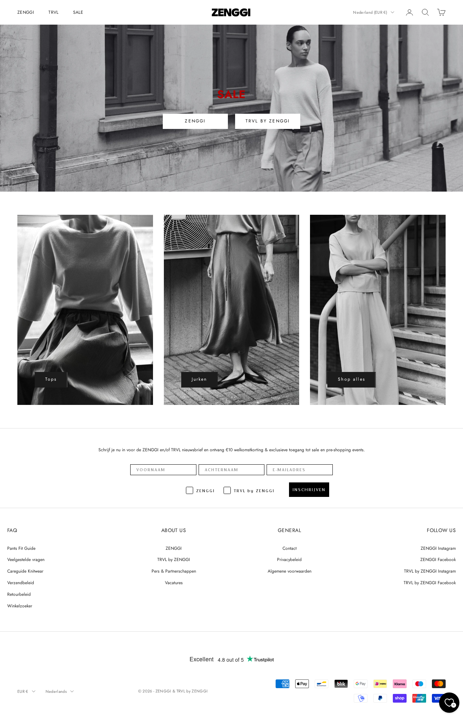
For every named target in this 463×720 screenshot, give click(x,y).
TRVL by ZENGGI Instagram (430, 571)
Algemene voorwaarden (289, 571)
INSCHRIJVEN (309, 489)
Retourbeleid (19, 594)
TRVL (53, 12)
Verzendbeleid (20, 582)
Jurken (199, 379)
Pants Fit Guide (21, 548)
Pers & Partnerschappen (174, 571)
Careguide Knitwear (25, 571)
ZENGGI (25, 12)
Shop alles (351, 379)
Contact (290, 548)
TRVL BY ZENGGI (268, 121)
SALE (78, 12)
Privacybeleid (289, 559)
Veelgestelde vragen (25, 559)
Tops (51, 379)
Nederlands (56, 691)
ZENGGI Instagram (438, 548)
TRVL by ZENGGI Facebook (430, 582)
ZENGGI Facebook (438, 559)
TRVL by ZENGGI (173, 559)
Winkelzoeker (19, 606)
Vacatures (174, 582)
